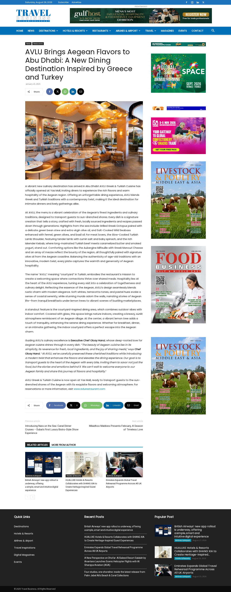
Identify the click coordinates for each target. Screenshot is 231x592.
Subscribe (63, 2)
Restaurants (100, 30)
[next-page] (33, 497)
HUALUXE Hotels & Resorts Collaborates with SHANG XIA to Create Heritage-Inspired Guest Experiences (114, 539)
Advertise (76, 2)
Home (19, 30)
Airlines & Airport (127, 30)
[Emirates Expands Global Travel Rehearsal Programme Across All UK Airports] (124, 464)
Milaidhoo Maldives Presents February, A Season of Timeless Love (116, 427)
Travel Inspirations (24, 547)
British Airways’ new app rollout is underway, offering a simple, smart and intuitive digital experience (112, 528)
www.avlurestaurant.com (89, 389)
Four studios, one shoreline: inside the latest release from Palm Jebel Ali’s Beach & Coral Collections (114, 574)
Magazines (167, 30)
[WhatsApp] (65, 91)
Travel (149, 30)
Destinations (47, 30)
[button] (213, 31)
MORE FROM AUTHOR (64, 445)
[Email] (80, 91)
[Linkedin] (197, 2)
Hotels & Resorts (74, 30)
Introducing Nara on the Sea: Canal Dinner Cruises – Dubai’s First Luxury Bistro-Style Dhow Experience (51, 429)
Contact (197, 30)
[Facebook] (186, 2)
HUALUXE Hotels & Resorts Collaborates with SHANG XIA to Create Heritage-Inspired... (195, 551)
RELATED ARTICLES (37, 445)
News (31, 30)
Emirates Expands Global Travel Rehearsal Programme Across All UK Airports (124, 483)
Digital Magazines (24, 555)
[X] (203, 2)
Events (183, 30)
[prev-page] (27, 497)
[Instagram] (192, 2)
